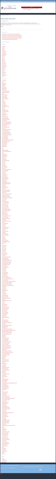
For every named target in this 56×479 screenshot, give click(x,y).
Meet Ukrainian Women (5, 321)
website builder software (5, 422)
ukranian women (4, 409)
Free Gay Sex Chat (4, 254)
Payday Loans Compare (5, 344)
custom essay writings (5, 205)
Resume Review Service (5, 359)
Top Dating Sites (4, 394)
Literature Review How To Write (6, 300)
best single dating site (5, 138)
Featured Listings (3, 465)
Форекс (3, 452)
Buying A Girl (3, 168)
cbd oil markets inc (4, 175)
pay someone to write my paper (6, 341)
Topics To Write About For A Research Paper (8, 398)
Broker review (4, 157)
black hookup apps (4, 142)
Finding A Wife (4, 238)
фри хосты (3, 453)
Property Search (7, 465)
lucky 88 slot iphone (5, 304)
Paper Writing (4, 336)
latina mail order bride (5, 296)
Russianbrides (4, 375)
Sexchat (3, 377)
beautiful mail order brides (5, 119)
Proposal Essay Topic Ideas (6, 354)
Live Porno (3, 303)
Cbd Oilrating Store (4, 179)
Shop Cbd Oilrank (4, 381)
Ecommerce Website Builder (6, 218)
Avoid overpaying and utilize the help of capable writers (10, 39)
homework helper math (5, 267)
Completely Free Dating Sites (6, 196)
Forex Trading (4, 249)
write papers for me (5, 444)
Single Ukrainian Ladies (5, 385)
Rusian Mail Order (4, 363)
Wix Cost (3, 426)
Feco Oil (3, 236)
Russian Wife (4, 371)
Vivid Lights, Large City (7, 18)
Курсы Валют (4, 449)
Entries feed (3, 459)
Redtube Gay (4, 358)
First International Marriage (6, 241)
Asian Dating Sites (4, 105)
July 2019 (3, 56)
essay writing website (5, 231)
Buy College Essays (4, 166)
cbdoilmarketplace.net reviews (6, 183)
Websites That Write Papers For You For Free (8, 425)
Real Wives (3, 357)
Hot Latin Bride (4, 269)
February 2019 (4, 63)
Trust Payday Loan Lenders (6, 399)
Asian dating (3, 103)
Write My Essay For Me (5, 438)
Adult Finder (3, 85)
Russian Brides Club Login (5, 367)
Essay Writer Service (5, 228)
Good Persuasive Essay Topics (6, 263)
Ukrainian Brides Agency (5, 402)
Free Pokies (3, 255)
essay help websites (5, 223)
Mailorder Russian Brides (5, 317)
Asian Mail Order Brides (5, 111)
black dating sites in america (6, 141)
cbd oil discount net (4, 174)
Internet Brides (4, 287)
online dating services (5, 326)
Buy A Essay (3, 164)
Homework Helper (4, 265)
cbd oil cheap (4, 173)
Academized (3, 84)
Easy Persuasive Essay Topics (6, 215)
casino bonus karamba (5, 170)
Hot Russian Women (5, 272)
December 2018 (4, 65)
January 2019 (4, 64)
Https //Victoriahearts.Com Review (7, 282)
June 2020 (3, 49)
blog (2, 147)
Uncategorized (4, 411)
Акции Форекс (4, 448)
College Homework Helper (6, 191)
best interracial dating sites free (6, 129)
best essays (3, 128)
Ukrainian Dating (4, 404)
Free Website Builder (5, 258)
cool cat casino (4, 200)
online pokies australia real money (6, 331)
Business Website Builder (5, 160)
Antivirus (3, 93)
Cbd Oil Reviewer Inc (5, 177)
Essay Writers (4, 229)
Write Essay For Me (5, 435)
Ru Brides (3, 362)
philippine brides (4, 349)
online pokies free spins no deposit (7, 332)
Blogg (3, 148)
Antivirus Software (4, 97)
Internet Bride (4, 286)
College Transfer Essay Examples (6, 193)
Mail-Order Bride (4, 314)
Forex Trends (4, 250)
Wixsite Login (4, 430)
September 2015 (4, 74)
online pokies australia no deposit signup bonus (8, 330)
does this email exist (5, 214)
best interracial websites (5, 130)
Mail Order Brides (4, 310)
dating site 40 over (4, 211)
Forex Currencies (4, 245)
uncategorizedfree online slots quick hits (7, 412)
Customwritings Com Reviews (6, 210)
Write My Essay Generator (6, 439)
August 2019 (4, 55)
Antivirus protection (5, 94)
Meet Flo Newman (14, 465)
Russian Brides (4, 366)
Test (2, 390)
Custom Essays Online (5, 206)
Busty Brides (4, 161)
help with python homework (6, 264)
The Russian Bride (4, 393)
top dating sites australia (5, 395)
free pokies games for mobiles (6, 256)
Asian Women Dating (5, 116)
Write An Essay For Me (5, 434)
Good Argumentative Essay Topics (7, 260)
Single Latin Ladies (4, 384)
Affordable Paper (4, 88)
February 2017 (4, 72)
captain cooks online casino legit (6, 169)
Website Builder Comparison (6, 420)
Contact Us (29, 9)
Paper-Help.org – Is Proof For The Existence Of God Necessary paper (12, 35)
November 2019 (4, 51)
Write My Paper (4, 440)
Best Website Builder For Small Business (7, 139)
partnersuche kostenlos (5, 339)
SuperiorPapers (4, 389)
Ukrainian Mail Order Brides (6, 407)
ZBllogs (3, 447)
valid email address (4, 413)
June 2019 (3, 58)
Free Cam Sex (4, 251)
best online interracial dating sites (6, 134)
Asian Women (4, 115)
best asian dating (4, 120)
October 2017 (4, 69)
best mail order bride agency (6, 132)
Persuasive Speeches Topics (6, 348)
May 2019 (3, 59)
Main (2, 318)
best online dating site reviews (6, 133)
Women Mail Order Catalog (6, 431)
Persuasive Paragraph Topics (6, 345)
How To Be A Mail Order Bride (6, 277)
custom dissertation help (5, 202)
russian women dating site (5, 373)
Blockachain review (4, 143)
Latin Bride (3, 291)
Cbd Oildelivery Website (5, 178)
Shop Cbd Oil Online (4, 380)
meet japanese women (5, 319)
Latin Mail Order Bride (5, 295)
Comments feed (4, 460)
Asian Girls (3, 107)
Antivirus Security (4, 96)
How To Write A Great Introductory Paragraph (8, 281)
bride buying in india (5, 155)
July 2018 (3, 68)
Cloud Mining (3, 188)
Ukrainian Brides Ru (4, 403)
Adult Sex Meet (4, 87)
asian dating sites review (5, 106)
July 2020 (3, 47)
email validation (4, 219)
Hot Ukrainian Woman (5, 276)
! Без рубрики (4, 80)
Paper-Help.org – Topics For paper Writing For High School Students (11, 36)
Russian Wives (4, 372)
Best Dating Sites (4, 125)
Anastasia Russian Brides (5, 92)
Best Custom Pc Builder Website (6, 123)
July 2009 (3, 76)
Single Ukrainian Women (5, 386)
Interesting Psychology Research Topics (7, 285)
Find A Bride (3, 237)
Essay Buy (3, 222)
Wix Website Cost (4, 429)
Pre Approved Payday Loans (6, 353)
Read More (1, 26)
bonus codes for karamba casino (6, 151)
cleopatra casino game (5, 187)
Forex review (4, 246)
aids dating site (4, 89)
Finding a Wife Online (5, 240)
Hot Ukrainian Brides (5, 273)
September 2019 (4, 54)
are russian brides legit (5, 98)
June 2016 (3, 73)
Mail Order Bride (4, 305)
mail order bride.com (5, 309)
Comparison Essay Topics (5, 195)
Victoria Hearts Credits (5, 416)
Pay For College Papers (5, 340)
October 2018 (4, 67)
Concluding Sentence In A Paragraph (7, 197)
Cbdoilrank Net (4, 184)
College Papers (4, 192)
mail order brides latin (5, 312)
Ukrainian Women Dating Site (6, 408)
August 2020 (4, 46)
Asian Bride (3, 101)
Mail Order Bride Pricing (5, 308)
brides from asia (4, 156)
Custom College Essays (5, 201)
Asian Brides (3, 102)
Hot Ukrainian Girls (4, 274)
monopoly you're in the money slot (7, 322)
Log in (3, 458)
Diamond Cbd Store (4, 213)
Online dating (4, 323)
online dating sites (4, 327)
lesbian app (3, 299)
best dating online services (6, 124)
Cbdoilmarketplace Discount (6, 182)
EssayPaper (3, 232)
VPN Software (4, 417)
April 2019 (3, 60)
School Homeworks (4, 376)
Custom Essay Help (5, 204)
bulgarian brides (4, 159)
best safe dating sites (5, 137)
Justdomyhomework (5, 290)
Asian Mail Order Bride (5, 110)
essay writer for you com (5, 227)
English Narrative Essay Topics (6, 220)
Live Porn (3, 301)
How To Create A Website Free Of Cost (7, 278)
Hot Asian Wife (4, 268)
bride (2, 152)
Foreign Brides (4, 242)
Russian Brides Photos (5, 368)
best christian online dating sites (6, 121)
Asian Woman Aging (4, 114)
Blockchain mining (4, 146)
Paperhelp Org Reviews (5, 337)
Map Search (10, 465)
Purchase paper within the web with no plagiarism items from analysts (12, 37)
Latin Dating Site (4, 294)
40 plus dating (4, 83)
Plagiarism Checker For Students (6, 350)
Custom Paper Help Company (6, 209)
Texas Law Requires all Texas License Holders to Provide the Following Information (32, 466)
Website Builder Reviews (5, 421)
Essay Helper (4, 224)
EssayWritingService (5, 233)
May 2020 (3, 50)
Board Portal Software (5, 150)
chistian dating (4, 186)
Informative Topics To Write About (7, 283)
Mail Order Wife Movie (5, 313)
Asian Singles (4, 112)
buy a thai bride (4, 165)
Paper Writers (4, 335)
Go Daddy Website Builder (5, 259)
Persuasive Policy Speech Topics (6, 346)
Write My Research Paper (5, 443)
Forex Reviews (4, 247)
